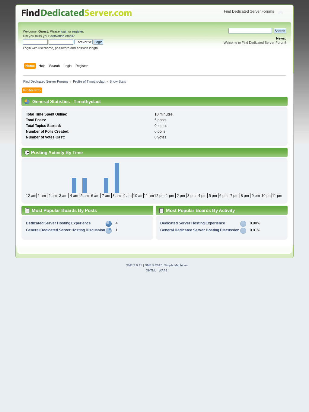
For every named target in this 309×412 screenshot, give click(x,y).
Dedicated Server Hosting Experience (58, 223)
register (77, 31)
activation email (61, 36)
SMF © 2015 (153, 265)
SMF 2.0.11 (134, 265)
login (64, 31)
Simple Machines (176, 265)
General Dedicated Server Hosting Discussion (65, 230)
